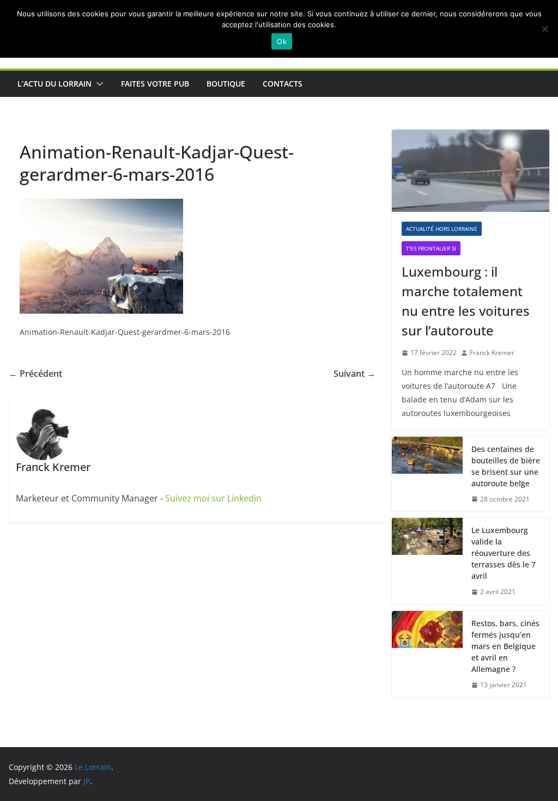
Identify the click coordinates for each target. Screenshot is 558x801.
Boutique (226, 83)
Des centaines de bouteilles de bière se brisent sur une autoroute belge (505, 466)
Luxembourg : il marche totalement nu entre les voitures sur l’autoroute (466, 300)
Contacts (282, 83)
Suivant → (354, 374)
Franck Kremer (492, 352)
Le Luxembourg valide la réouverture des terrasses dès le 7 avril (503, 553)
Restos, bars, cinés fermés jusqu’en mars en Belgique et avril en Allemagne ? (505, 646)
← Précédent (35, 374)
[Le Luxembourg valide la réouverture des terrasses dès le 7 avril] (427, 561)
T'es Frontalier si (431, 248)
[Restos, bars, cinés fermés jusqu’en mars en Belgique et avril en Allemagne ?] (427, 654)
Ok (282, 41)
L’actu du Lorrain (54, 83)
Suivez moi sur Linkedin (213, 498)
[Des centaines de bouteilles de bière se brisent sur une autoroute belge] (427, 474)
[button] (98, 83)
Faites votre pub (155, 83)
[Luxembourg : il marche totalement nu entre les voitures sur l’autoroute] (470, 171)
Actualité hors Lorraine (441, 229)
